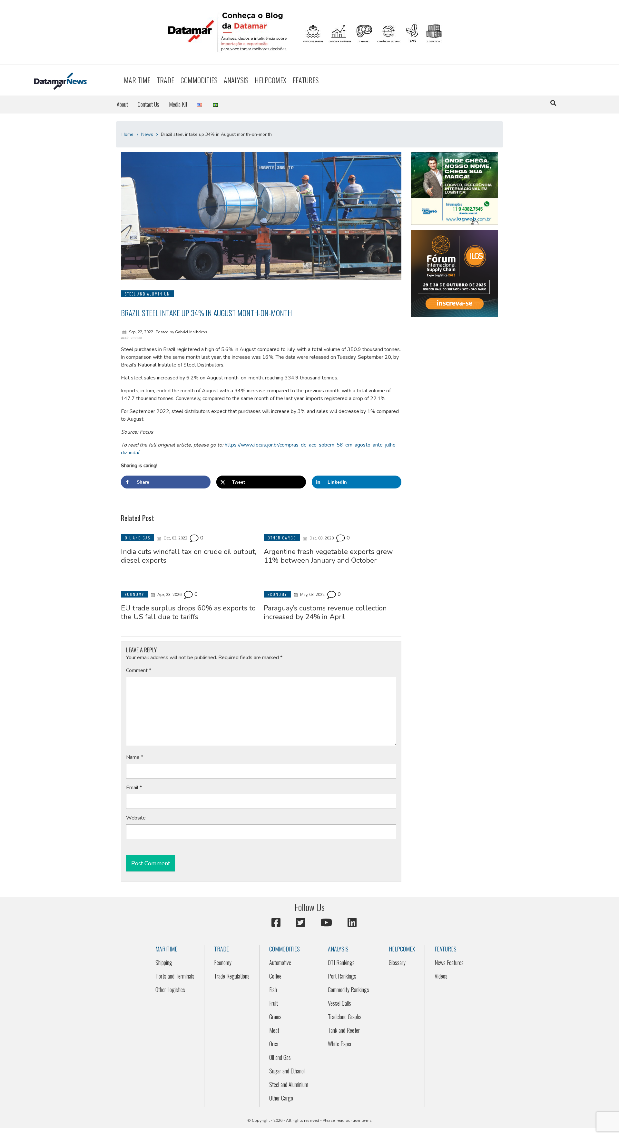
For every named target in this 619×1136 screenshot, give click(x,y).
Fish (273, 989)
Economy (222, 962)
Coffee (275, 976)
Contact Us (148, 104)
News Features (449, 962)
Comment (138, 670)
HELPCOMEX (270, 80)
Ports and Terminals (174, 976)
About (122, 104)
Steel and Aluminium (288, 1084)
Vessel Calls (339, 1003)
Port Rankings (342, 976)
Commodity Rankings (348, 989)
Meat (274, 1030)
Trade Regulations (232, 976)
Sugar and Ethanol (287, 1071)
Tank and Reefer (344, 1030)
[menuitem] (137, 80)
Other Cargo (281, 1098)
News (147, 134)
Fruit (273, 1003)
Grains (275, 1016)
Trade (165, 80)
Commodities (199, 80)
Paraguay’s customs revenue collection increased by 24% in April (325, 612)
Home (127, 134)
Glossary (397, 962)
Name (134, 757)
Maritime (137, 80)
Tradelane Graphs (344, 1016)
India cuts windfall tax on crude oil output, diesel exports (188, 556)
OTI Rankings (341, 962)
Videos (441, 976)
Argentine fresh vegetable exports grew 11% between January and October (328, 556)
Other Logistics (170, 989)
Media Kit (178, 104)
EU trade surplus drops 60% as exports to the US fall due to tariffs (188, 612)
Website (136, 817)
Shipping (163, 962)
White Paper (340, 1044)
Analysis (236, 80)
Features (306, 80)
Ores (273, 1044)
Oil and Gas (280, 1057)
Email (134, 787)
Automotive (280, 962)
